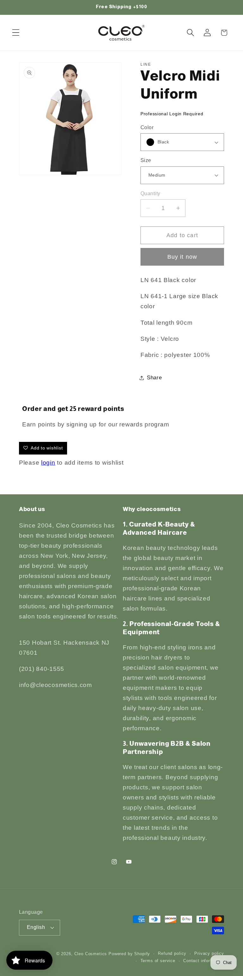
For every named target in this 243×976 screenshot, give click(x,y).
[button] (16, 32)
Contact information (203, 960)
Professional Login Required (171, 113)
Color (146, 127)
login (48, 462)
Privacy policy (209, 953)
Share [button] (154, 378)
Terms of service (157, 960)
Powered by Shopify (129, 953)
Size (145, 160)
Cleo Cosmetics (90, 953)
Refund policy (172, 953)
